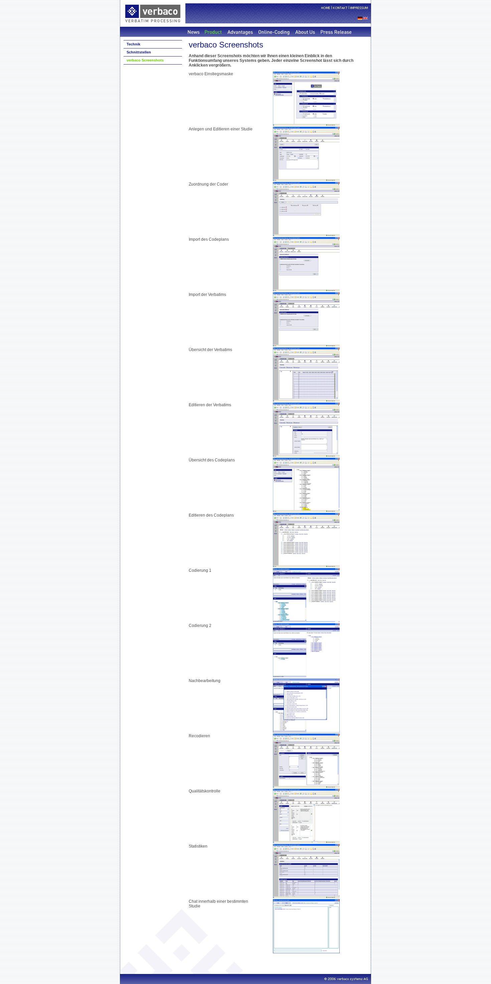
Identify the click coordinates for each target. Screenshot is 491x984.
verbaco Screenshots (145, 60)
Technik (133, 44)
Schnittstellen (139, 52)
